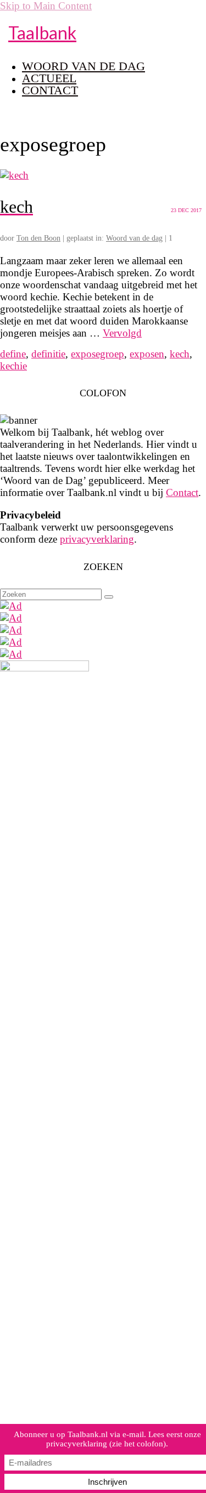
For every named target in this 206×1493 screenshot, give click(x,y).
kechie (13, 366)
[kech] (14, 175)
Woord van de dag (134, 238)
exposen (147, 354)
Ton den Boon (38, 238)
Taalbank (42, 32)
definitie (48, 354)
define (13, 354)
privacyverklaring (97, 539)
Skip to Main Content (46, 6)
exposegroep (97, 354)
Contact (182, 492)
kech (180, 354)
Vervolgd (122, 333)
